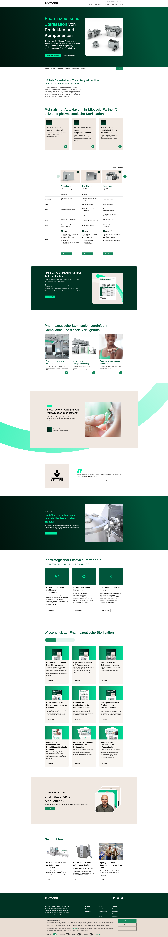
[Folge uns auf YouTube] (118, 898)
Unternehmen (115, 908)
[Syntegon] (51, 3)
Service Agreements (103, 908)
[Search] (105, 1)
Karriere (108, 1)
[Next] (125, 176)
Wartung (100, 916)
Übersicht (47, 68)
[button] (57, 134)
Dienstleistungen (75, 68)
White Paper (69, 640)
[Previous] (58, 176)
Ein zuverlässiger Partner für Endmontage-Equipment (56, 864)
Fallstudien (67, 68)
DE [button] (121, 1)
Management (115, 911)
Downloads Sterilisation (70, 55)
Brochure (60, 640)
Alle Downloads (50, 640)
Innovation (114, 913)
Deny (127, 928)
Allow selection (127, 924)
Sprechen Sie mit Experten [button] (53, 55)
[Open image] (78, 172)
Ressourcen (83, 68)
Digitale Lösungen (103, 911)
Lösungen (53, 68)
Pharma (87, 908)
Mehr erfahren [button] (50, 808)
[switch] (67, 934)
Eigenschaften (60, 68)
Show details (98, 934)
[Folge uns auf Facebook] (122, 898)
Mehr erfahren (51, 610)
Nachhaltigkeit (115, 916)
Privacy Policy (74, 928)
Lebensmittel (88, 911)
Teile (100, 913)
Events (112, 1)
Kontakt (116, 1)
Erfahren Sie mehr (51, 533)
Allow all (127, 920)
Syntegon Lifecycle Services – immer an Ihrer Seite (111, 864)
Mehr (49, 879)
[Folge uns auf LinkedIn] (114, 898)
